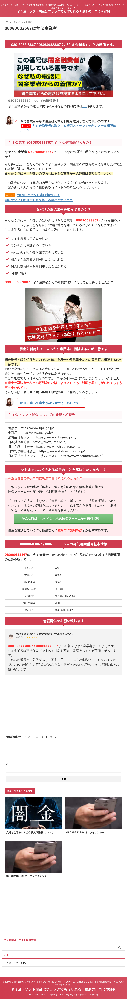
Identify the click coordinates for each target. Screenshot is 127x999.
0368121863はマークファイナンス (26, 875)
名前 (8, 764)
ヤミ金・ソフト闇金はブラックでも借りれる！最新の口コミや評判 (63, 11)
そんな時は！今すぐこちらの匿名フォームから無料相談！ (62, 518)
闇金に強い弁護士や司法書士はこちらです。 (51, 403)
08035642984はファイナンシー (85, 832)
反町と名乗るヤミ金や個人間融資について (29, 832)
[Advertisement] (63, 700)
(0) (84, 106)
